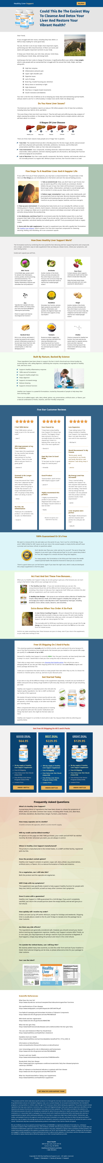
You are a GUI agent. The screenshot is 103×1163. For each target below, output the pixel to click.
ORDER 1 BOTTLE (23, 787)
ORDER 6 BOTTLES (51, 788)
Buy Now (81, 3)
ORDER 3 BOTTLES (79, 787)
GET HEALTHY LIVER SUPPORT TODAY (51, 1091)
